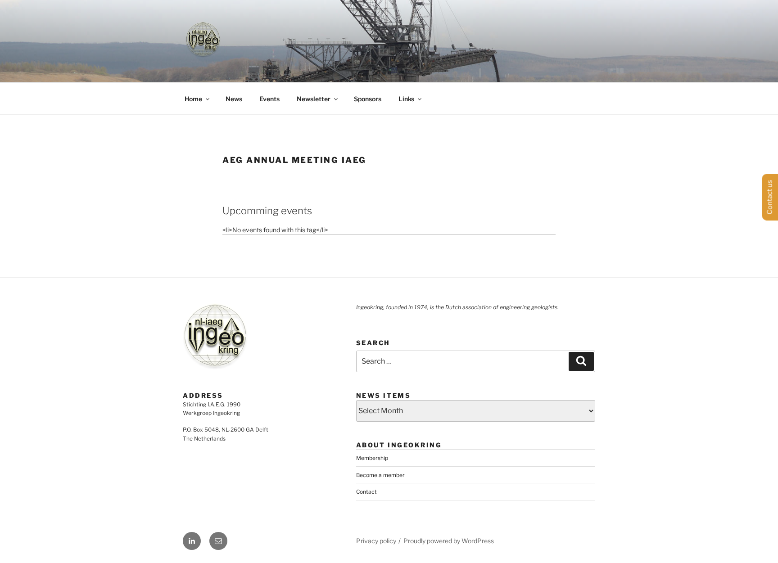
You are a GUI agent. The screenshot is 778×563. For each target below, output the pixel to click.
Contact (366, 491)
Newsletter (313, 99)
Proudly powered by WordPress (448, 541)
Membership (372, 458)
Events (269, 99)
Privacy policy (376, 541)
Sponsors (367, 99)
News (234, 99)
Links (406, 99)
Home (193, 99)
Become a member (380, 475)
